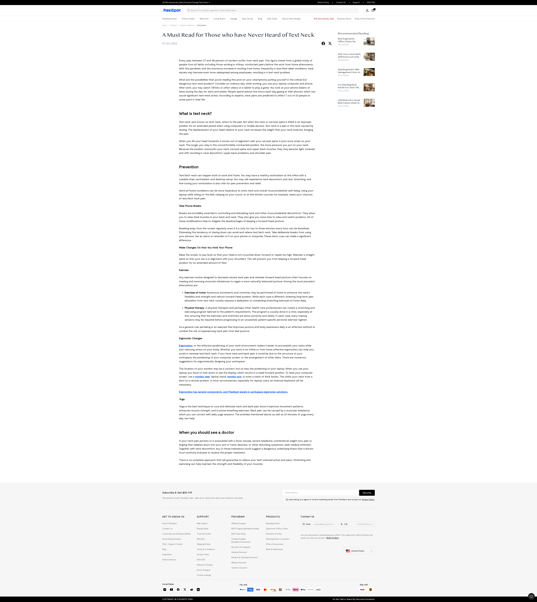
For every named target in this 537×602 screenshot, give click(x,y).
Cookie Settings (204, 575)
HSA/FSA (371, 2)
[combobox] (274, 10)
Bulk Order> (333, 538)
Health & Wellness (187, 25)
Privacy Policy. (368, 499)
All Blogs (173, 25)
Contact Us (341, 2)
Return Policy (323, 2)
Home (164, 25)
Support (356, 2)
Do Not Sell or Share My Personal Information (354, 599)
